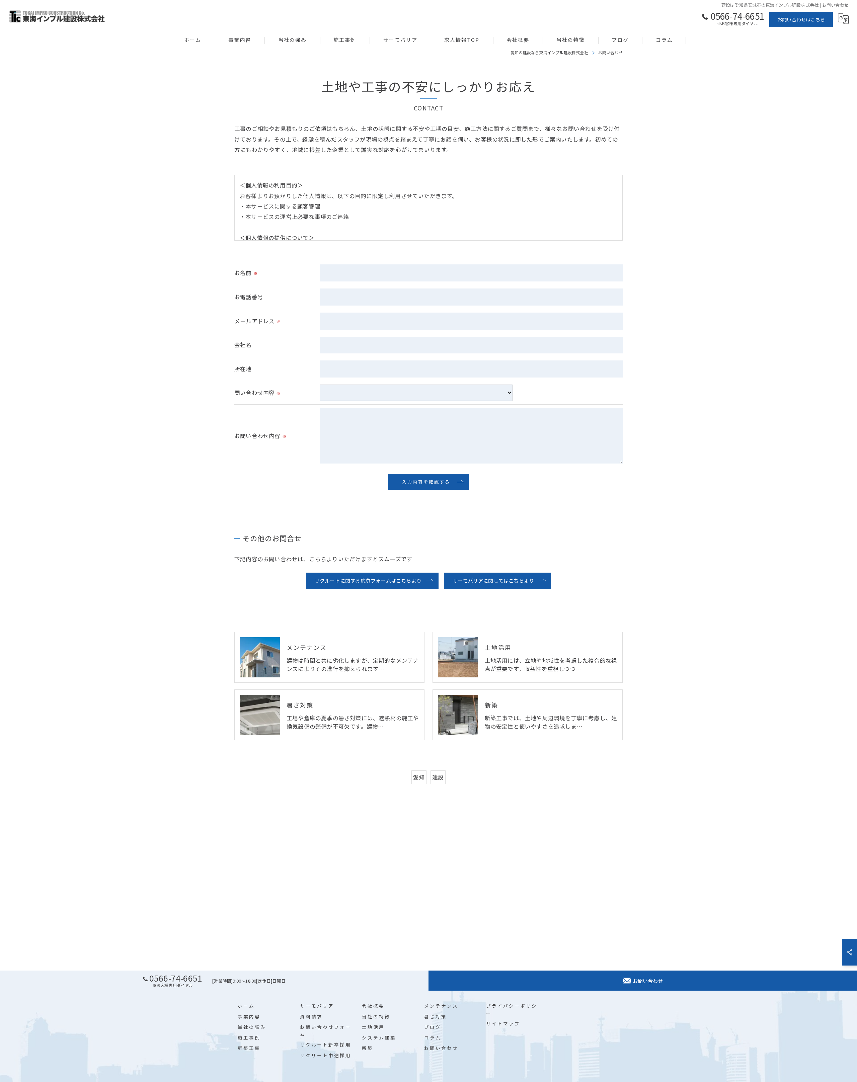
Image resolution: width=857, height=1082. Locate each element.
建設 (438, 777)
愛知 (418, 777)
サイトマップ (503, 1023)
